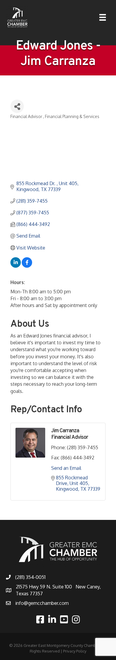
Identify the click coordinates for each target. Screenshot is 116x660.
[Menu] (102, 17)
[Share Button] (17, 106)
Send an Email (66, 468)
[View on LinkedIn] (15, 266)
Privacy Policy (74, 651)
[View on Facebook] (27, 266)
